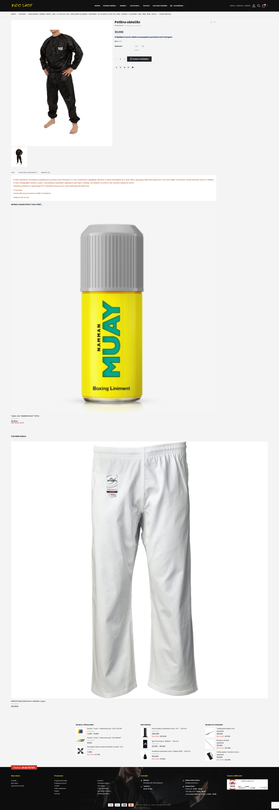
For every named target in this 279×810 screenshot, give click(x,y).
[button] (63, 784)
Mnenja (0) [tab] (45, 71)
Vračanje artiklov (103, 189)
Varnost (57, 200)
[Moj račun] (253, 5)
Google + (128, 63)
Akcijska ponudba (160, 6)
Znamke (123, 6)
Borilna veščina (109, 6)
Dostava (100, 186)
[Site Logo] (22, 6)
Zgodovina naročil (17, 192)
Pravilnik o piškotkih (27, 806)
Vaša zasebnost (40, 806)
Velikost (118, 46)
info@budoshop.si (191, 189)
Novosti (146, 6)
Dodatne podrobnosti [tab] (28, 71)
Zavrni (34, 801)
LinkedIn (124, 63)
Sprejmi (13, 801)
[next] (214, 22)
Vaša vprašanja (103, 194)
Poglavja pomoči (60, 189)
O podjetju (240, 6)
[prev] (211, 22)
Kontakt (248, 6)
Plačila (56, 197)
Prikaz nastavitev (54, 801)
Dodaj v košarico (141, 55)
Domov (97, 6)
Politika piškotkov (103, 200)
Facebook (116, 63)
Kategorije (134, 6)
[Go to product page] (80, 137)
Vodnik (56, 192)
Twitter (120, 63)
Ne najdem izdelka (104, 197)
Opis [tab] (13, 71)
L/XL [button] (136, 46)
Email (132, 63)
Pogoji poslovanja (60, 186)
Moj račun (14, 189)
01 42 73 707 (28, 173)
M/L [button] (143, 46)
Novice (232, 6)
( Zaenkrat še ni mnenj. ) (132, 26)
